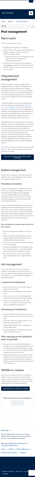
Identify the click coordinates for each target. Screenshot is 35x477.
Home (3, 21)
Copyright (26, 471)
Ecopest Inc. (4, 149)
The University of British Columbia (13, 3)
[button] (32, 26)
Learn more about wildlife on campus (15, 388)
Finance (3, 449)
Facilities (10, 449)
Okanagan (23, 452)
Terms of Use (19, 471)
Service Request (8, 65)
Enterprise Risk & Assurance (9, 452)
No (21, 403)
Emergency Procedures (8, 471)
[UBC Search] (31, 2)
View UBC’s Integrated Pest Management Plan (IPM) (17, 157)
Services (10, 21)
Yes (14, 403)
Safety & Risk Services (23, 449)
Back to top (5, 430)
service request (14, 215)
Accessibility (5, 473)
